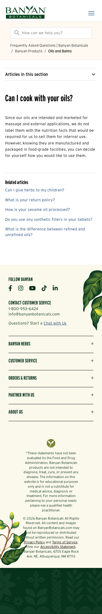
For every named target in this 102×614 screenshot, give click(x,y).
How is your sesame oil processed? (37, 209)
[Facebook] (12, 288)
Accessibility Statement (57, 546)
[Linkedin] (57, 288)
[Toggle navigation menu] (91, 13)
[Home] (25, 13)
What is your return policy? (30, 200)
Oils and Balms (60, 51)
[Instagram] (22, 288)
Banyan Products (28, 51)
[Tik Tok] (46, 288)
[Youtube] (34, 288)
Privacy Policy (34, 542)
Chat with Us (55, 323)
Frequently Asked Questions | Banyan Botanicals (49, 45)
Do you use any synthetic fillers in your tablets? (48, 219)
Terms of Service (64, 542)
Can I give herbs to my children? (34, 190)
